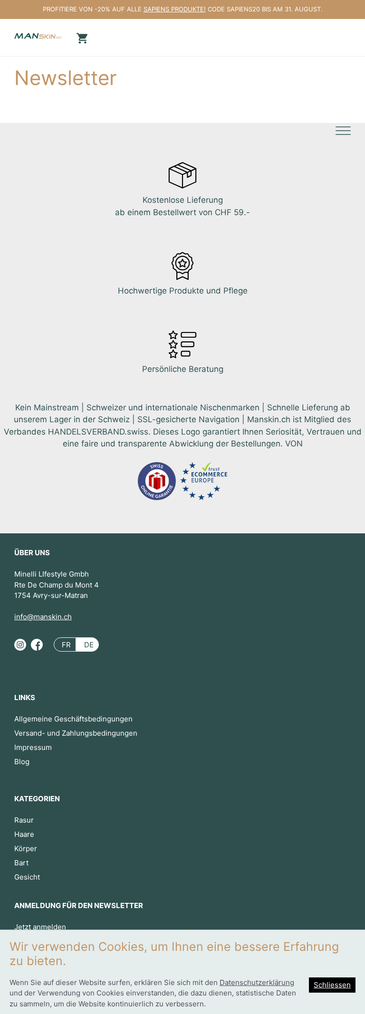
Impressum (33, 747)
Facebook (37, 649)
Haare (24, 834)
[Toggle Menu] (343, 131)
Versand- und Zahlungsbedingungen (75, 733)
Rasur (24, 819)
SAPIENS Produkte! (175, 9)
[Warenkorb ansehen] (80, 37)
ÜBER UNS (32, 552)
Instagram (20, 649)
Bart (21, 862)
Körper (25, 848)
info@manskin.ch (43, 616)
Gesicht (27, 876)
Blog (21, 761)
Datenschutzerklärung (257, 982)
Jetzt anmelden (40, 926)
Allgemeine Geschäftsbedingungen (73, 718)
